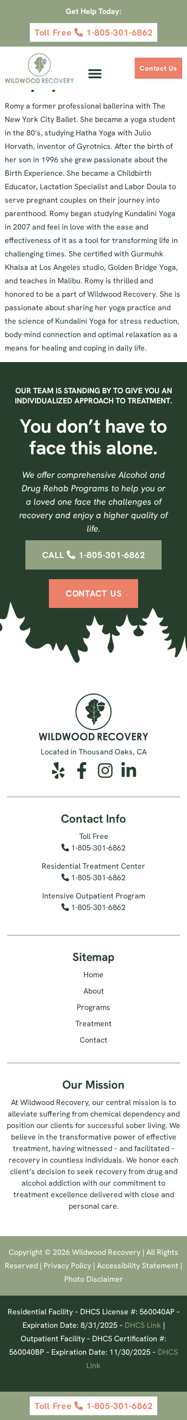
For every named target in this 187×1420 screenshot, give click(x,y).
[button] (94, 74)
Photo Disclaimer (93, 1279)
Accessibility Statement (137, 1266)
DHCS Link (143, 1325)
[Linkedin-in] (128, 770)
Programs (93, 1007)
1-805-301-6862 (97, 848)
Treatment (93, 1024)
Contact (93, 1040)
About (93, 991)
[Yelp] (58, 770)
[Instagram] (105, 770)
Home (93, 975)
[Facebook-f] (82, 770)
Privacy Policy (67, 1266)
